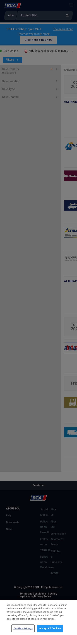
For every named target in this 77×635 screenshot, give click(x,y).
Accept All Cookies (50, 628)
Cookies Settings (23, 628)
